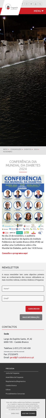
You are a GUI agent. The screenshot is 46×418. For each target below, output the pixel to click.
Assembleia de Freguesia (14, 377)
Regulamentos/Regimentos (16, 381)
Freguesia (10, 368)
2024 (36, 149)
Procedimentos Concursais (15, 394)
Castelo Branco (11, 385)
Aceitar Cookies (28, 413)
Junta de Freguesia (12, 373)
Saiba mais (15, 413)
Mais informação (30, 317)
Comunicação (16, 149)
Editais (8, 389)
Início (5, 149)
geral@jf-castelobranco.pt (22, 357)
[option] (23, 73)
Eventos (27, 149)
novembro (7, 151)
